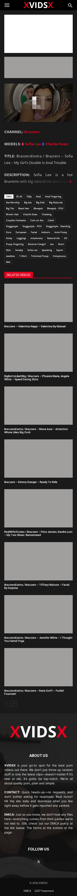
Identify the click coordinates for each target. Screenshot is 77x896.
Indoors (45, 232)
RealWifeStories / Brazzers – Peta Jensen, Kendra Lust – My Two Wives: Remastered (38, 533)
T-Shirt (23, 256)
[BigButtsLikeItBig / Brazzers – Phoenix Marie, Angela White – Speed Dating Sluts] (38, 352)
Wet (8, 262)
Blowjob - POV (55, 208)
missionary (36, 238)
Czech (51, 220)
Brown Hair (12, 214)
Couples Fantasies (16, 220)
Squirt (59, 250)
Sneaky (19, 250)
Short (61, 244)
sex (52, 244)
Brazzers (31, 131)
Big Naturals (56, 202)
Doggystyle (12, 226)
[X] (38, 862)
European (21, 232)
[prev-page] (7, 704)
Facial (34, 232)
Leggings (21, 238)
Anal (38, 196)
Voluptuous (59, 256)
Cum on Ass (36, 220)
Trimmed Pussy (40, 256)
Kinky (9, 238)
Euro (8, 232)
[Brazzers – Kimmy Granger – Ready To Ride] (38, 458)
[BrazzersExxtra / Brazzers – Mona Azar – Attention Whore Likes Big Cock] (38, 405)
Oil (65, 238)
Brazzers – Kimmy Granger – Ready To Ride (30, 482)
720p (29, 196)
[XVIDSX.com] (38, 5)
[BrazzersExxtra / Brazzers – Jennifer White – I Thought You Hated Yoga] (38, 614)
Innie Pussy (60, 232)
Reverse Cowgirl (37, 244)
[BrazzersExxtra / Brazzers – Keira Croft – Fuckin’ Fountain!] (38, 667)
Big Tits (10, 208)
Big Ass (28, 202)
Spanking (47, 250)
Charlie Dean (56, 143)
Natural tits (53, 238)
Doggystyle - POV (32, 226)
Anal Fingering (53, 196)
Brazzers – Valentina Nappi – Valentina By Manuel (35, 326)
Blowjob (38, 208)
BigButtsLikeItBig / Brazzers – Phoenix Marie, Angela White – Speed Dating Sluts (36, 378)
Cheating (47, 214)
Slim (8, 250)
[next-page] (13, 704)
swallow (10, 256)
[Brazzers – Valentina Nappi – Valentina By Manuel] (38, 303)
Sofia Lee (32, 143)
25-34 (19, 196)
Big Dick (40, 202)
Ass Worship (13, 202)
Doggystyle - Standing (58, 226)
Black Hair (23, 208)
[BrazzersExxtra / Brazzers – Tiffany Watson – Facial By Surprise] (38, 561)
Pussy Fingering (15, 244)
